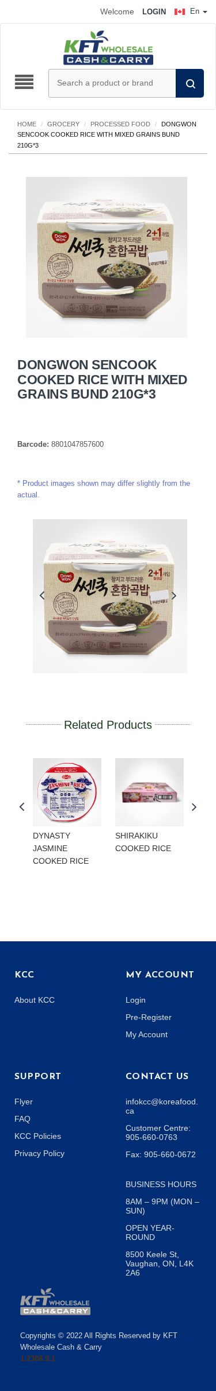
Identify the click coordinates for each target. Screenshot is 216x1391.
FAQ (22, 1118)
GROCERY (63, 124)
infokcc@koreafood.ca (162, 1106)
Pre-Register (149, 1017)
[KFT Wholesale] (108, 47)
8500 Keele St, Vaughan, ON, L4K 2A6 (160, 1263)
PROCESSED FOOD (120, 124)
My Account (147, 1034)
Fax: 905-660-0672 (161, 1154)
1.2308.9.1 (37, 1358)
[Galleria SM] (55, 1300)
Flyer (23, 1101)
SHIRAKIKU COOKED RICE (143, 842)
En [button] (195, 11)
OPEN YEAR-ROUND (150, 1232)
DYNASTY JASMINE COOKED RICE (61, 848)
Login (136, 999)
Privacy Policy (39, 1153)
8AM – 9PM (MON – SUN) (162, 1206)
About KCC (34, 999)
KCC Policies (37, 1136)
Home (26, 124)
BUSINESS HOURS (161, 1184)
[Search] (190, 83)
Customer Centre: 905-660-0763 (158, 1132)
